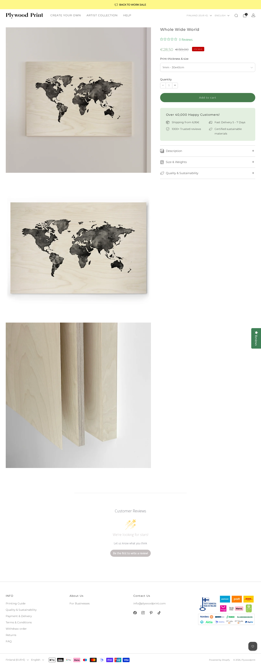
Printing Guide (15, 603)
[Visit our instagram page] (143, 613)
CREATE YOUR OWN (65, 15)
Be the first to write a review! (130, 553)
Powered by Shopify (219, 660)
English (220, 15)
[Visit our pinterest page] (151, 613)
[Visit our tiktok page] (159, 613)
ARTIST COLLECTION (102, 15)
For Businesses (80, 603)
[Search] (236, 15)
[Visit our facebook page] (135, 613)
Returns (11, 635)
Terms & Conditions (19, 622)
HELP (127, 15)
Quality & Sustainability (21, 609)
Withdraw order (16, 628)
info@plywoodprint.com (149, 603)
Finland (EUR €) (197, 15)
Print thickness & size (174, 58)
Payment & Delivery (19, 616)
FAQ (9, 641)
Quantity (166, 79)
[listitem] (130, 4)
